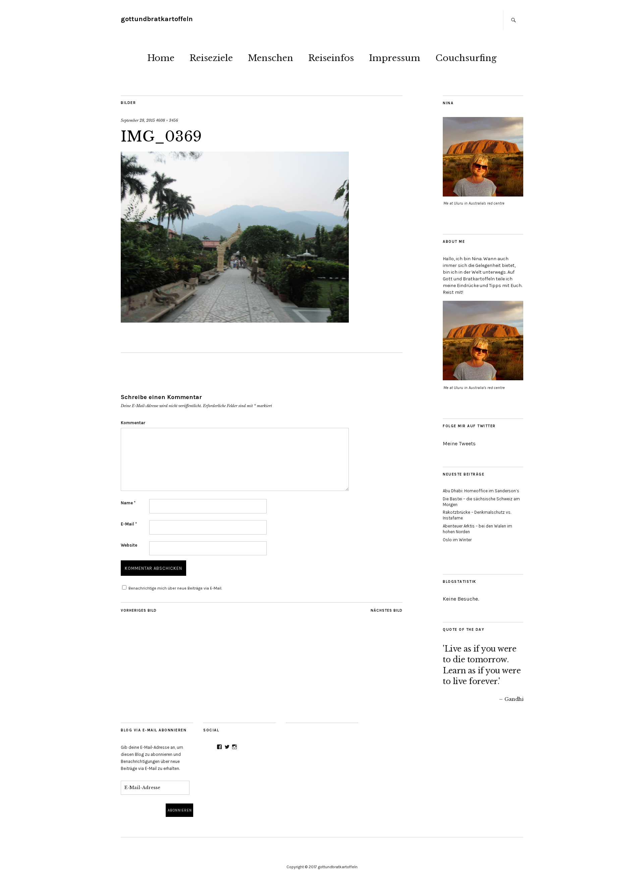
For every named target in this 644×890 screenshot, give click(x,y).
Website (129, 545)
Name (128, 502)
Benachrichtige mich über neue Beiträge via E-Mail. (175, 588)
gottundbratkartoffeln (157, 19)
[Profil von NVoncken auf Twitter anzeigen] (227, 746)
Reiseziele (211, 58)
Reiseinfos (331, 58)
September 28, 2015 (138, 120)
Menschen (270, 58)
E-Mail (129, 523)
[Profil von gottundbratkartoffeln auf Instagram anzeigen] (234, 746)
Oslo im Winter (457, 539)
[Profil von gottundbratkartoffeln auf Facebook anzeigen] (219, 746)
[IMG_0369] (235, 320)
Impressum (394, 58)
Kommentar (133, 422)
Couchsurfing (466, 58)
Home (160, 58)
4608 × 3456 (167, 120)
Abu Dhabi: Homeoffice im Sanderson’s (481, 490)
